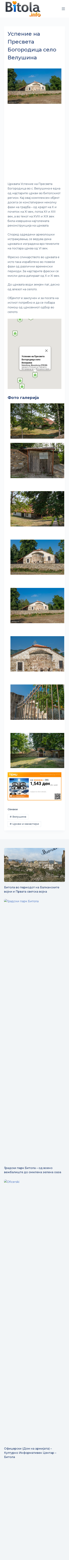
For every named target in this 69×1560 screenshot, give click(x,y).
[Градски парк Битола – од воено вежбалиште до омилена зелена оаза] (34, 1030)
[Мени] (63, 8)
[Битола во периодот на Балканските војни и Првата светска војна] (34, 865)
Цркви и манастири (24, 823)
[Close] (46, 350)
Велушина (18, 816)
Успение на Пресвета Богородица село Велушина (33, 359)
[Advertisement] (34, 143)
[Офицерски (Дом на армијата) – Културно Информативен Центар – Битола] (34, 1311)
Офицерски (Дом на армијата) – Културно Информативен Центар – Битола (30, 1453)
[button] (35, 375)
